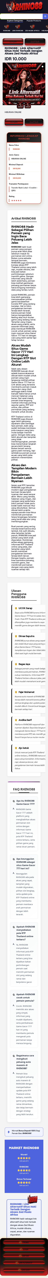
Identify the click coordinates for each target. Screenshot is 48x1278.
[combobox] (21, 16)
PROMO (26, 1243)
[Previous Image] (5, 84)
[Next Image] (43, 84)
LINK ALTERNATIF (25, 1264)
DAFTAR (35, 41)
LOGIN (13, 41)
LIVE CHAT (26, 1270)
